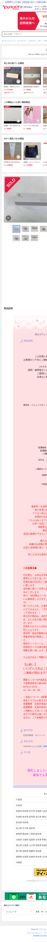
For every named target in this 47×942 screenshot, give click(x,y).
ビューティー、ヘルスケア (26, 41)
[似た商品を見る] (8, 218)
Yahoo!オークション (39, 929)
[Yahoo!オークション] (17, 6)
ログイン (38, 9)
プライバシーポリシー (34, 933)
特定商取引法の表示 (40, 936)
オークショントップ (8, 41)
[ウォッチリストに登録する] (18, 81)
